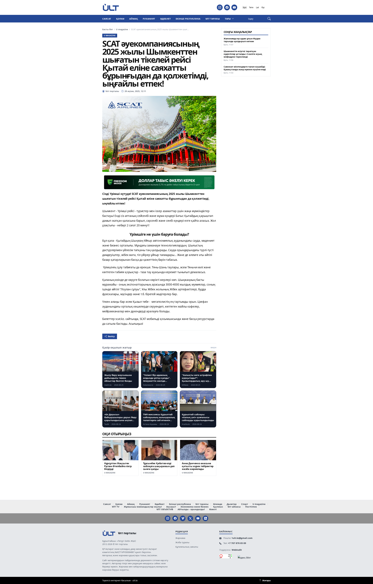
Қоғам (120, 18)
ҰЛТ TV (115, 506)
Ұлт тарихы (212, 18)
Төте (251, 7)
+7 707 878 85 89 (237, 543)
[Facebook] (227, 7)
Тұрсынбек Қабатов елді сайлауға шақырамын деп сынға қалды (159, 466)
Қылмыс (218, 506)
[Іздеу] (269, 18)
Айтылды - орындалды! (191, 509)
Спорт (244, 504)
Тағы (228, 18)
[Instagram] (220, 7)
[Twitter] (190, 518)
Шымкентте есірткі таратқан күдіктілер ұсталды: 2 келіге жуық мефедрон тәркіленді (243, 54)
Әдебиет (165, 18)
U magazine (122, 29)
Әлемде (217, 504)
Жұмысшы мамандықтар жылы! (143, 506)
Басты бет (107, 29)
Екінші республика (188, 18)
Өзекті (213, 509)
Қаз (244, 7)
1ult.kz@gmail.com (242, 537)
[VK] (182, 518)
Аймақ (133, 18)
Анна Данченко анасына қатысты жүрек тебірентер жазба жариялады (197, 466)
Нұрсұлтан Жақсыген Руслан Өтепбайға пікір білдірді (118, 466)
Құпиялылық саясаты (186, 546)
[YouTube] (234, 7)
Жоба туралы (182, 542)
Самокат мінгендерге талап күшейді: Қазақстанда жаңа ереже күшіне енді (245, 68)
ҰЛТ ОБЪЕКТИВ (164, 509)
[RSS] (205, 518)
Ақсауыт (171, 506)
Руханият (149, 18)
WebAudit (237, 549)
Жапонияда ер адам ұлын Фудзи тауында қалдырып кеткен (242, 40)
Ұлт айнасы (234, 506)
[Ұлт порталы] (110, 7)
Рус (263, 7)
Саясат (106, 18)
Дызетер (232, 504)
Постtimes (251, 506)
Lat (257, 7)
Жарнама (180, 537)
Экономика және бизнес (195, 506)
